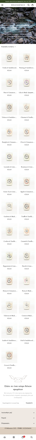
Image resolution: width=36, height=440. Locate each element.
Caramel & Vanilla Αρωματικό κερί (26, 241)
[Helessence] (18, 5)
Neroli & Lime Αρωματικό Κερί (27, 266)
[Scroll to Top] (33, 430)
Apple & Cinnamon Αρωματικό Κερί (26, 192)
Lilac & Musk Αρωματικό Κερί (27, 93)
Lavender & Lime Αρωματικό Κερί (9, 167)
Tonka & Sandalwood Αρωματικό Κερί (9, 68)
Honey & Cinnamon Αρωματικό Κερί (9, 291)
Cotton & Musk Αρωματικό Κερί (27, 316)
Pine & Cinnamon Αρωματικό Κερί (9, 93)
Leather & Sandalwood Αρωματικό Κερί (9, 340)
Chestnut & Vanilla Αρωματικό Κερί (27, 117)
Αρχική (13, 18)
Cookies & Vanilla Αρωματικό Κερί (9, 241)
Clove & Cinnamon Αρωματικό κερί (26, 142)
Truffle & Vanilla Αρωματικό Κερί (26, 216)
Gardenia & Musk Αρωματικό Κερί (9, 216)
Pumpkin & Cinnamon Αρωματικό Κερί (9, 142)
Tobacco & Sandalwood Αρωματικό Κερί (9, 117)
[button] (32, 5)
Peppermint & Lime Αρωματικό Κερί (9, 266)
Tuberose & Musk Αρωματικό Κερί (9, 316)
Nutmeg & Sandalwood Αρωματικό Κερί (26, 68)
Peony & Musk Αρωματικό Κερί (27, 291)
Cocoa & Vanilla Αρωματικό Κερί (9, 365)
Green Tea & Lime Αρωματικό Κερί (9, 192)
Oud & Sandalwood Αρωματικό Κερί (26, 340)
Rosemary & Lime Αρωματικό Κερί (26, 167)
